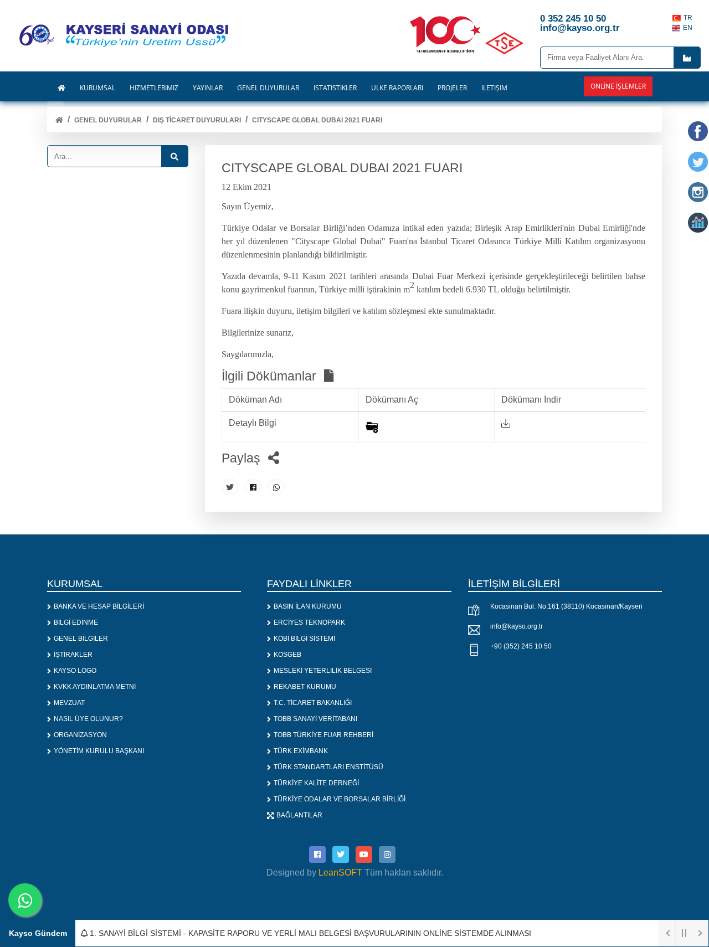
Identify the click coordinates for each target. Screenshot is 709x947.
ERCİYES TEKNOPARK (309, 622)
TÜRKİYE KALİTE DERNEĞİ (316, 783)
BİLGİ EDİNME (76, 622)
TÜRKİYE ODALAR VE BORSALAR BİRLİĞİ (339, 799)
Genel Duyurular (108, 120)
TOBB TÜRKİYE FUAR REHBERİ (323, 735)
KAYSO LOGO (75, 671)
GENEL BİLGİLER (81, 638)
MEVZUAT (69, 703)
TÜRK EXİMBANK (301, 751)
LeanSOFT (340, 872)
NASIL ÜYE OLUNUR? (88, 719)
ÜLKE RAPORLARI (397, 88)
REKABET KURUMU (305, 687)
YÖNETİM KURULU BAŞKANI (99, 751)
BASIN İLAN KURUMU (308, 606)
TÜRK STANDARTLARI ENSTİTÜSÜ (328, 767)
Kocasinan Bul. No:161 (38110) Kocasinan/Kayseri (566, 606)
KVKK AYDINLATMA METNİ (95, 687)
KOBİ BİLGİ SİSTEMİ (304, 638)
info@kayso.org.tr (516, 626)
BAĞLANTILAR (299, 815)
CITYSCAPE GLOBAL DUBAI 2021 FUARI (317, 120)
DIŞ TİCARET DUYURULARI (197, 120)
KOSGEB (287, 654)
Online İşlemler (618, 86)
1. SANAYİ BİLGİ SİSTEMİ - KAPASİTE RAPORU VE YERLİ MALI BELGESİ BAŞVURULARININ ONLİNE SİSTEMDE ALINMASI (309, 933)
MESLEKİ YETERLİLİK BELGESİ (323, 671)
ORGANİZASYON (80, 735)
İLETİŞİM (494, 88)
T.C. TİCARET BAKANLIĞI (313, 703)
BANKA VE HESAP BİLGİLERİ (99, 606)
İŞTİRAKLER (73, 654)
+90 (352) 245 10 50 (521, 646)
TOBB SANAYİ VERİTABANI (315, 719)
